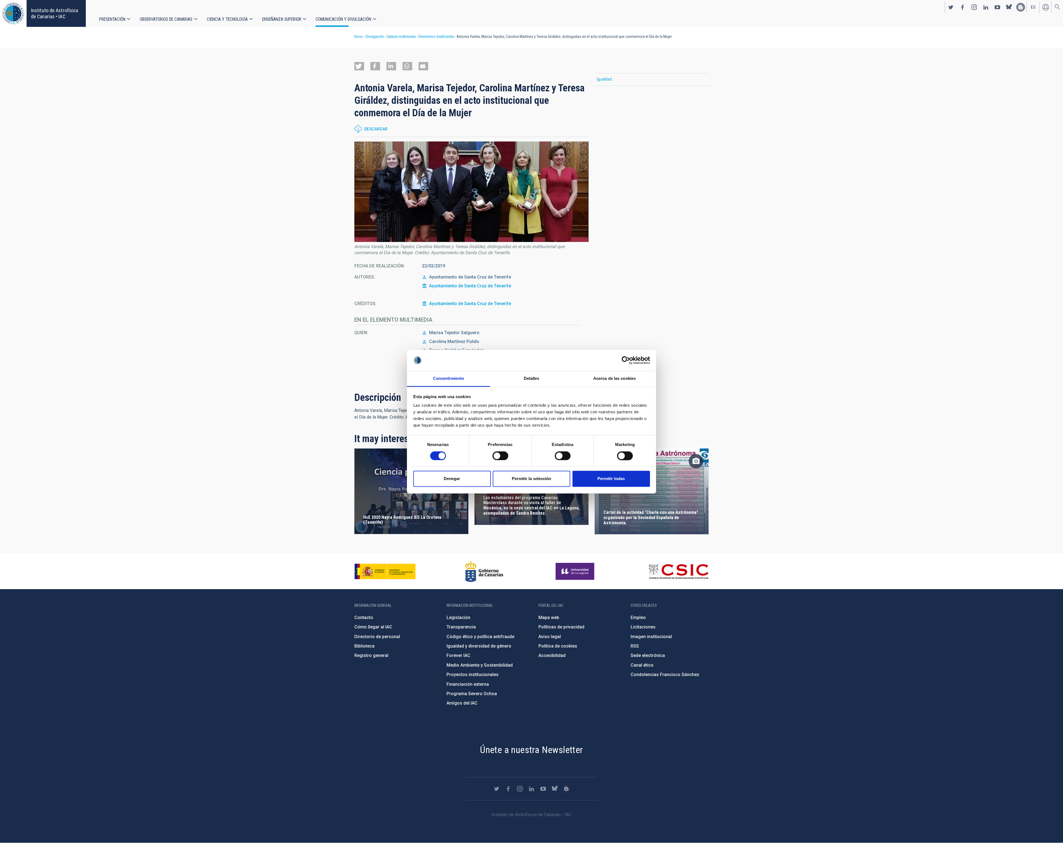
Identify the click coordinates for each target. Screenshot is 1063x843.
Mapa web (548, 617)
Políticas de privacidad (561, 627)
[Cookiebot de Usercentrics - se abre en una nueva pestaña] (626, 360)
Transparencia (461, 627)
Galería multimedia (401, 36)
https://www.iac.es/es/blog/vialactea (1020, 7)
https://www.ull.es (575, 571)
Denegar (452, 478)
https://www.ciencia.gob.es (385, 571)
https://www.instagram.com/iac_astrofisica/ (974, 7)
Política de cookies (557, 646)
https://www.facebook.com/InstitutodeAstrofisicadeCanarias (962, 7)
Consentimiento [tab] (448, 378)
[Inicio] (13, 13)
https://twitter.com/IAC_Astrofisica (951, 7)
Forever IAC (458, 655)
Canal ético (642, 665)
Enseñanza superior (281, 19)
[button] (359, 66)
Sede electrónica (648, 655)
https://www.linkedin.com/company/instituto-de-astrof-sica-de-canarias (986, 7)
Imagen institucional (651, 636)
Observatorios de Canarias (166, 19)
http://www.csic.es (678, 571)
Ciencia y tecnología (227, 19)
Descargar (376, 129)
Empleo (638, 617)
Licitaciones (643, 627)
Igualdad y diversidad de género (479, 646)
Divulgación (375, 36)
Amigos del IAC (462, 703)
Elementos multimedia (436, 36)
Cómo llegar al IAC (373, 627)
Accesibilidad (552, 655)
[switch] (500, 455)
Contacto (363, 617)
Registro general (371, 655)
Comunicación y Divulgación (343, 19)
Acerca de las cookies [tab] (614, 378)
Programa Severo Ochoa (472, 693)
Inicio (358, 36)
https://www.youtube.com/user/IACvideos (997, 7)
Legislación (458, 617)
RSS (635, 646)
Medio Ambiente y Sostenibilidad (480, 665)
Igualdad (604, 79)
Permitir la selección (531, 478)
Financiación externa (468, 684)
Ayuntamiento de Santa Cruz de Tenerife (470, 285)
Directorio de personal (377, 636)
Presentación (112, 19)
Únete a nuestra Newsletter (531, 749)
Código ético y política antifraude (480, 636)
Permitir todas (611, 478)
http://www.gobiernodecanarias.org (484, 571)
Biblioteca (364, 646)
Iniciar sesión (1045, 7)
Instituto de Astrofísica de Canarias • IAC (54, 13)
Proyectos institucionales (473, 674)
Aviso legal (549, 636)
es (1033, 7)
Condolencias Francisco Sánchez (665, 674)
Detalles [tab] (532, 378)
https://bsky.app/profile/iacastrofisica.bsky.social (1009, 7)
